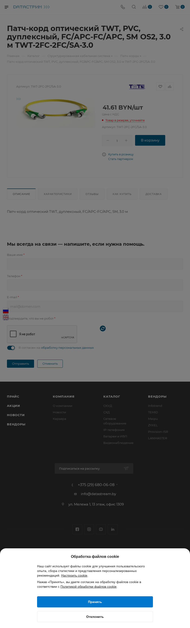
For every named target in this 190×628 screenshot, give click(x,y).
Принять (95, 602)
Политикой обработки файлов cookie (88, 586)
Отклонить (95, 617)
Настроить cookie (74, 575)
